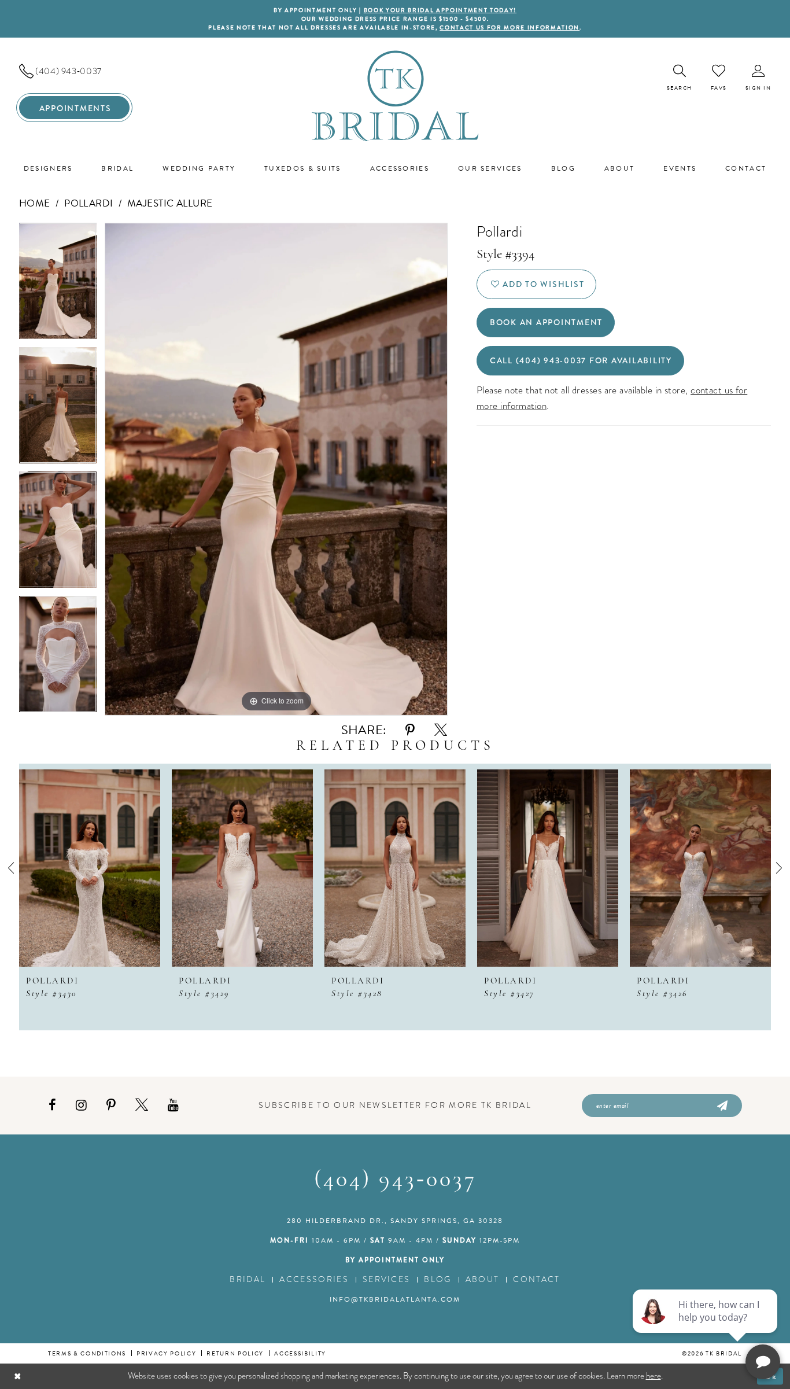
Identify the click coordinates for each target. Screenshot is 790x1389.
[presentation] (89, 868)
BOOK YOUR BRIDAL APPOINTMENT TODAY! (440, 10)
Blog (437, 1279)
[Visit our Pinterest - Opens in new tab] (111, 1105)
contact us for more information (509, 27)
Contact (536, 1279)
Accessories (314, 1279)
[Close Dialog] (17, 1376)
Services (387, 1279)
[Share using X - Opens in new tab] (441, 730)
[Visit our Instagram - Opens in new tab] (81, 1105)
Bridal (247, 1279)
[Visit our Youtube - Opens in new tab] (173, 1105)
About (483, 1279)
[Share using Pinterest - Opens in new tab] (410, 730)
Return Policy (235, 1353)
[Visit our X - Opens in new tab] (142, 1105)
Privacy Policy (166, 1353)
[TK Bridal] (395, 95)
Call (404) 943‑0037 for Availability (581, 360)
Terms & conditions (87, 1353)
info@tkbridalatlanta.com (395, 1299)
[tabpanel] (58, 285)
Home (34, 203)
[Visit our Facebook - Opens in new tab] (52, 1105)
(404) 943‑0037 (395, 1180)
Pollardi (88, 203)
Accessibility (300, 1353)
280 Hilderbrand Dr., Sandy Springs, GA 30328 (395, 1220)
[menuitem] (74, 71)
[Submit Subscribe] (721, 1105)
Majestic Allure (170, 203)
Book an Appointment (546, 322)
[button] (758, 77)
